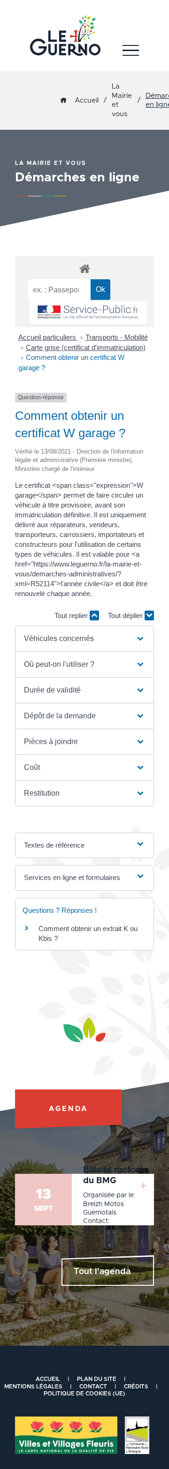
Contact (93, 1386)
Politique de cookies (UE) (84, 1393)
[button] (84, 638)
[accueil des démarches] (84, 268)
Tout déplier (126, 615)
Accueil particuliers (48, 337)
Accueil (87, 100)
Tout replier (72, 615)
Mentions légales (33, 1386)
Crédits (136, 1386)
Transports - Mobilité (116, 337)
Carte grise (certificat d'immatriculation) (86, 347)
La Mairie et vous (122, 100)
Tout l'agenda (102, 1272)
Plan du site (96, 1379)
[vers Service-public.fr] (88, 312)
